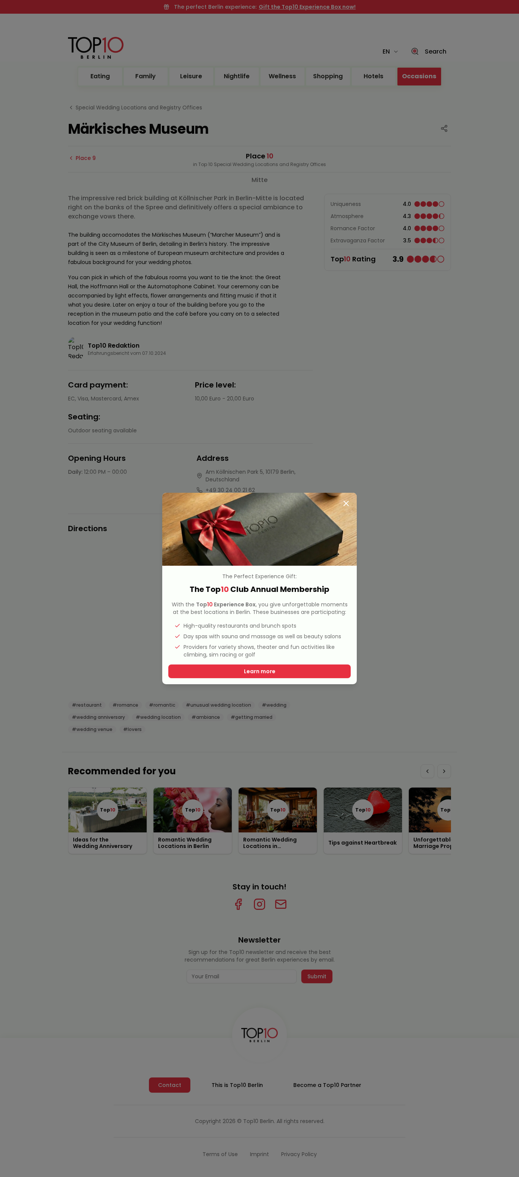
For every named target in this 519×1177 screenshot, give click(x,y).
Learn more (259, 671)
